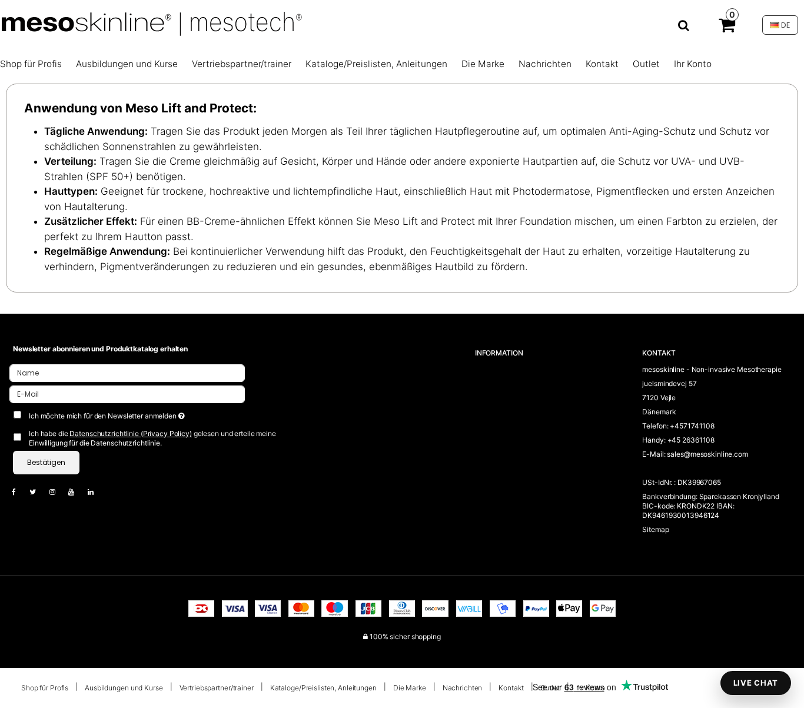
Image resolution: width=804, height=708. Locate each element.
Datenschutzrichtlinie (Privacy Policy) (130, 433)
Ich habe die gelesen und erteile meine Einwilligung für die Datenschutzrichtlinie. (152, 438)
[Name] (127, 372)
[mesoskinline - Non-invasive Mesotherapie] (351, 25)
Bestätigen (46, 462)
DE (784, 25)
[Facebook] (20, 491)
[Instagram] (58, 491)
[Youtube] (77, 491)
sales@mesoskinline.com (707, 454)
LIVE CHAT (755, 682)
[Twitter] (38, 491)
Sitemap (655, 529)
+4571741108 (692, 425)
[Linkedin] (96, 491)
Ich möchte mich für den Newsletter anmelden (146, 413)
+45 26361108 (691, 440)
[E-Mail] (127, 393)
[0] (727, 28)
